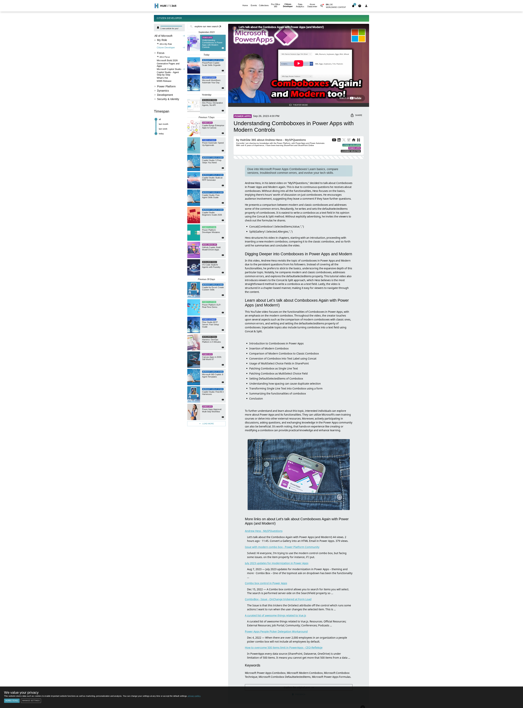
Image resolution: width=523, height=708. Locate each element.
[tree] (169, 68)
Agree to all (11, 701)
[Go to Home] (165, 5)
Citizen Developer (288, 5)
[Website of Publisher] (353, 140)
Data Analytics (300, 5)
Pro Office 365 (275, 5)
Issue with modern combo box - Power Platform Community (282, 547)
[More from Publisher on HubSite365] (358, 140)
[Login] (366, 6)
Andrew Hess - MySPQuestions (263, 531)
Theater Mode (300, 105)
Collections (264, 5)
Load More (208, 424)
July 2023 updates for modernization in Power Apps (276, 563)
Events (254, 5)
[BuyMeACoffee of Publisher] (348, 140)
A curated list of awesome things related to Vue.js (275, 615)
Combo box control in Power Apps (266, 583)
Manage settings (31, 701)
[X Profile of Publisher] (343, 140)
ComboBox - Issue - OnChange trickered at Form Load (278, 599)
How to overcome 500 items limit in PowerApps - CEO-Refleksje (284, 647)
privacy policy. (194, 696)
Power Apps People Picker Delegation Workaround (276, 631)
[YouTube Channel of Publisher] (334, 140)
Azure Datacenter (312, 5)
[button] (337, 8)
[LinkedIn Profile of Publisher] (339, 140)
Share (358, 115)
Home (245, 5)
